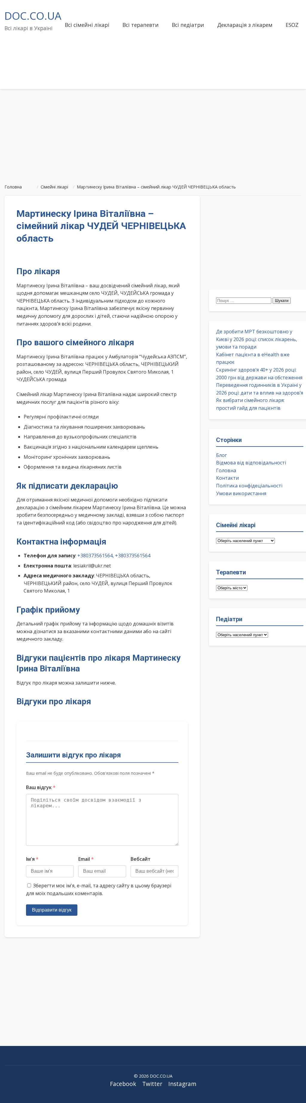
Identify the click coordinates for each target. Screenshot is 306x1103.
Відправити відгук (51, 909)
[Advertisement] (153, 134)
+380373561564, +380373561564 (113, 555)
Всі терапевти (141, 24)
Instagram (182, 1084)
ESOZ (292, 24)
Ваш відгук (41, 787)
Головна (226, 470)
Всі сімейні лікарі (87, 24)
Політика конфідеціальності (249, 485)
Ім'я (32, 859)
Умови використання (241, 493)
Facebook (123, 1084)
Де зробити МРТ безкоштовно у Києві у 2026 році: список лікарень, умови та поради (256, 339)
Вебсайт (141, 859)
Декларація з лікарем (245, 24)
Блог (221, 455)
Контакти (227, 478)
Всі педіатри (188, 24)
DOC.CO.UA (32, 15)
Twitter (152, 1084)
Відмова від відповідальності (251, 462)
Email (86, 859)
